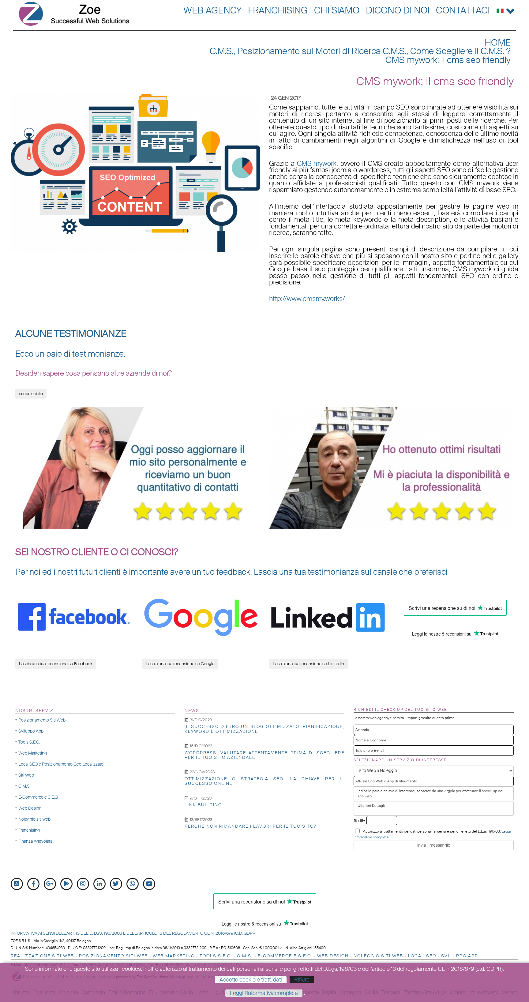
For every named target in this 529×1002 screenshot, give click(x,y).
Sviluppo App (30, 731)
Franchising (278, 10)
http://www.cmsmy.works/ (307, 299)
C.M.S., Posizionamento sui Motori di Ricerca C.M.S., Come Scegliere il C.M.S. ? (360, 51)
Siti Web (26, 775)
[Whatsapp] (132, 884)
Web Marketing (32, 753)
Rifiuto (302, 979)
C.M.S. (24, 786)
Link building (203, 804)
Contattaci (463, 10)
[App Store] (17, 884)
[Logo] (74, 14)
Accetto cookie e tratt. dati (250, 979)
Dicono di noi (398, 10)
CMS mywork (317, 163)
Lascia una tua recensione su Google (180, 663)
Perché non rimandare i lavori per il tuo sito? (251, 826)
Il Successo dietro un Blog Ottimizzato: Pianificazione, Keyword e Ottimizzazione (265, 729)
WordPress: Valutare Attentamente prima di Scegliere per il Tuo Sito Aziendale (265, 755)
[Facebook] (33, 884)
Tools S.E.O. (29, 742)
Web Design (30, 808)
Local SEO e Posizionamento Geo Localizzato (60, 764)
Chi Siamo (336, 10)
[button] (505, 10)
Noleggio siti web (34, 819)
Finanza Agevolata (35, 841)
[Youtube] (149, 884)
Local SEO (422, 956)
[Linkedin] (99, 884)
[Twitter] (116, 884)
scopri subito (31, 393)
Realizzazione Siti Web (42, 956)
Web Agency (212, 10)
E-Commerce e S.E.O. (38, 797)
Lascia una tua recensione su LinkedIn (308, 663)
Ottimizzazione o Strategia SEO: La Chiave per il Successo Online (265, 781)
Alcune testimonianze (70, 334)
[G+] (50, 884)
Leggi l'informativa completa (264, 993)
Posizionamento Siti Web (42, 720)
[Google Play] (66, 884)
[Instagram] (83, 884)
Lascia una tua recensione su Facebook (55, 663)
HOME (498, 42)
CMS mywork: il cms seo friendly (448, 60)
